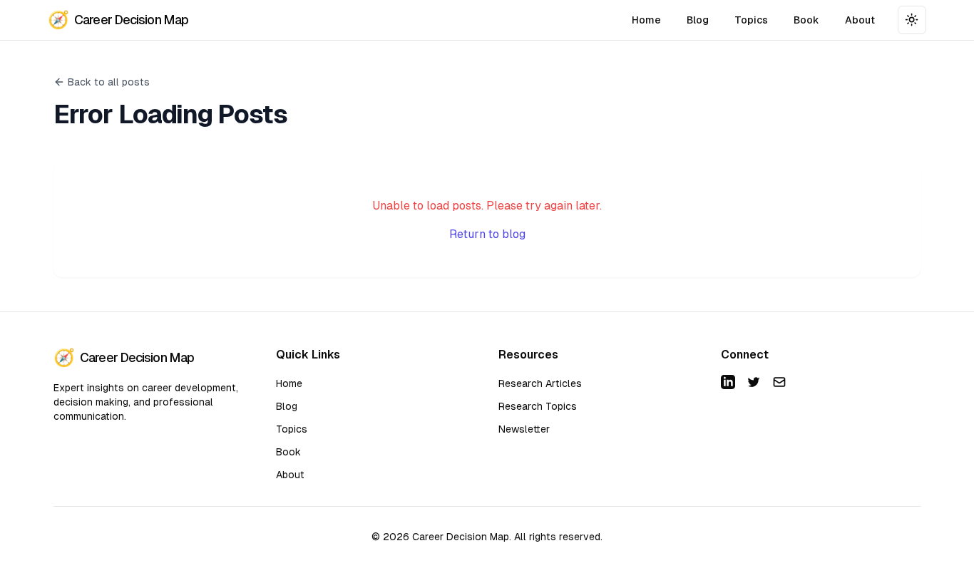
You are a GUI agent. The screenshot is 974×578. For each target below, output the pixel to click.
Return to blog (487, 234)
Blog (698, 20)
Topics (751, 20)
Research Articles (540, 383)
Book (806, 20)
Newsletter (524, 429)
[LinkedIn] (728, 382)
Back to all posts (109, 82)
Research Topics (537, 406)
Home (646, 20)
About (860, 20)
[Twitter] (754, 382)
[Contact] (779, 382)
